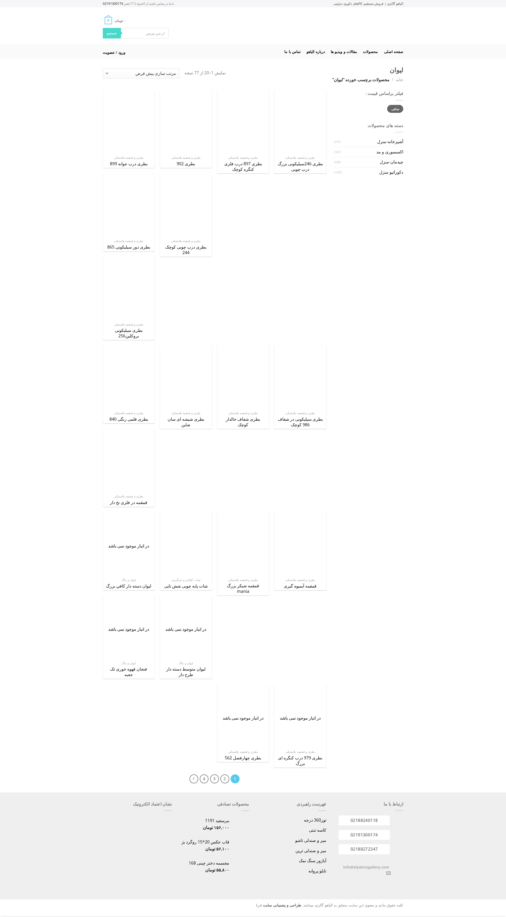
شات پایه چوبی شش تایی (186, 586)
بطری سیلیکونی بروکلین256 (129, 333)
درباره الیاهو (315, 51)
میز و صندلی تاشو (310, 840)
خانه (399, 80)
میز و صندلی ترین (310, 850)
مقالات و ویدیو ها (344, 51)
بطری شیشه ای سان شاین (186, 422)
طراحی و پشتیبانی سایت (282, 905)
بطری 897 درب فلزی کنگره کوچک (243, 166)
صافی (395, 109)
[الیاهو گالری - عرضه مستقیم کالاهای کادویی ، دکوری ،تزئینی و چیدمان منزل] (259, 25)
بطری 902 (186, 164)
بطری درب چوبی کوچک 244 (185, 249)
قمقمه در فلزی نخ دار (128, 502)
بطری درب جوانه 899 (129, 164)
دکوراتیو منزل (391, 172)
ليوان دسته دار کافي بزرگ (128, 586)
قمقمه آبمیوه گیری (300, 586)
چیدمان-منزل (391, 162)
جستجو (112, 33)
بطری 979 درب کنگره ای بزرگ (300, 760)
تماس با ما (292, 51)
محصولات (370, 51)
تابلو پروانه (317, 871)
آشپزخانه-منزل (390, 141)
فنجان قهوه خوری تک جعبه (128, 671)
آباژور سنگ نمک (312, 860)
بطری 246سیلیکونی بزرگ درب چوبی (300, 166)
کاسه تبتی (317, 830)
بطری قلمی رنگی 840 (128, 419)
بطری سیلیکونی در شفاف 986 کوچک (300, 422)
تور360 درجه (315, 820)
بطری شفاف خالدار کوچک (243, 422)
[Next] (193, 778)
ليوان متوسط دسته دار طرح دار (186, 671)
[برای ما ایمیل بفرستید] (388, 873)
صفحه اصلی (393, 51)
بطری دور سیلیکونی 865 (128, 247)
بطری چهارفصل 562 (243, 758)
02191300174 (113, 3)
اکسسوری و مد (389, 152)
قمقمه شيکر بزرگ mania (243, 588)
